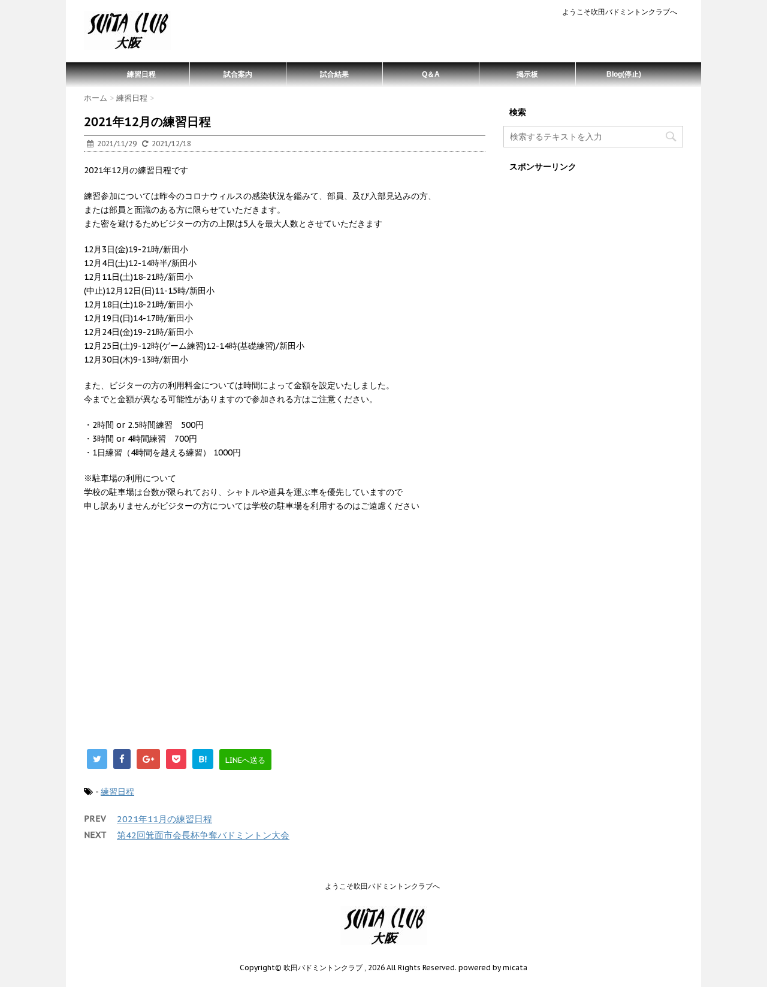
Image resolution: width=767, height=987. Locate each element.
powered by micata (492, 967)
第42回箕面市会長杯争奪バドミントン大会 (203, 835)
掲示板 (527, 74)
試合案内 (238, 74)
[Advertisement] (284, 636)
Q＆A (431, 74)
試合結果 (334, 74)
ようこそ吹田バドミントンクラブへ (619, 11)
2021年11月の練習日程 (164, 819)
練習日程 (141, 74)
